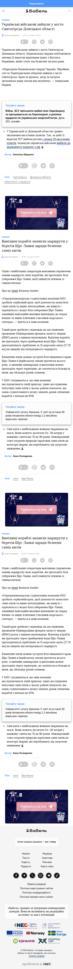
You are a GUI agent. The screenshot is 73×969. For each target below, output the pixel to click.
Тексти (25, 858)
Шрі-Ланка (27, 478)
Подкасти (26, 866)
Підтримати (36, 3)
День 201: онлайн (35, 116)
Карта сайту (47, 866)
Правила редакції (36, 884)
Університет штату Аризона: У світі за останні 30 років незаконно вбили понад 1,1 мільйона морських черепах (34, 415)
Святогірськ (20, 177)
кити (15, 478)
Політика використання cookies (36, 897)
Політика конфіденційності (36, 892)
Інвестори (47, 858)
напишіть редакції (36, 956)
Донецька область (40, 177)
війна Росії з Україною (17, 181)
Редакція (47, 853)
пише (14, 291)
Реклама (47, 862)
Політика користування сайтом (36, 888)
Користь (26, 862)
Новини (26, 853)
